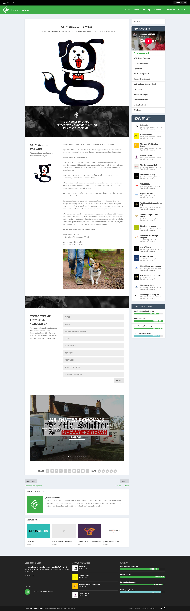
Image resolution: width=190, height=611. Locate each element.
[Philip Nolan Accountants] (136, 267)
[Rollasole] (136, 126)
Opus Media (31, 541)
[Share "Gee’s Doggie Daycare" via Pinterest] (65, 471)
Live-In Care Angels (148, 226)
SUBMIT (119, 380)
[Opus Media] (38, 531)
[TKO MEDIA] (136, 185)
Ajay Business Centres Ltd (144, 311)
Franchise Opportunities (87, 31)
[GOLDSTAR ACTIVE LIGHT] (136, 277)
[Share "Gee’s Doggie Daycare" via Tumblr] (61, 471)
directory (138, 608)
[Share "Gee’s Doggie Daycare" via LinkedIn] (70, 471)
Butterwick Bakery (147, 175)
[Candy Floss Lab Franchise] (89, 531)
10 (85, 456)
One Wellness (145, 247)
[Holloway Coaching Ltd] (136, 296)
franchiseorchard (53, 31)
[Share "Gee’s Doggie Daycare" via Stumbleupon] (78, 471)
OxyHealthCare (146, 194)
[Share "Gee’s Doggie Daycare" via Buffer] (74, 471)
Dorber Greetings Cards (62, 541)
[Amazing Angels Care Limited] (136, 216)
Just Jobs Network (111, 541)
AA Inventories (140, 318)
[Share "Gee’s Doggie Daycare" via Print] (87, 471)
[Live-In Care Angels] (136, 227)
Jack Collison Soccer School (145, 84)
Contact (181, 10)
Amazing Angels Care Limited (149, 216)
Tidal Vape (138, 89)
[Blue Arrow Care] (136, 286)
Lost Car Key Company (143, 326)
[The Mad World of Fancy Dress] (136, 145)
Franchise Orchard (141, 63)
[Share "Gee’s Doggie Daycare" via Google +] (56, 471)
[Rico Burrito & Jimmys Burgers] (136, 237)
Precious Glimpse (141, 94)
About (136, 10)
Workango (138, 110)
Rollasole (144, 125)
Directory (146, 10)
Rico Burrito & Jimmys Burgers (149, 237)
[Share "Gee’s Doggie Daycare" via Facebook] (48, 471)
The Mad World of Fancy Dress (150, 145)
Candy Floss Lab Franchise (89, 541)
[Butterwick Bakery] (136, 176)
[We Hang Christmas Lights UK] (136, 204)
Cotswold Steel (146, 135)
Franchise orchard (141, 53)
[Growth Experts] (136, 258)
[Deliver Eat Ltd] (136, 157)
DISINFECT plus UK (141, 74)
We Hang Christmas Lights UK (151, 204)
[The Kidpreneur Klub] (136, 166)
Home (127, 10)
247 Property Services (142, 333)
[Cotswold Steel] (136, 136)
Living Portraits (140, 105)
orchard (100, 31)
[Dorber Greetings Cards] (64, 531)
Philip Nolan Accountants (150, 266)
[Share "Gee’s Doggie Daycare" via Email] (83, 471)
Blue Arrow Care (147, 285)
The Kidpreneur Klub (148, 165)
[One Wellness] (136, 248)
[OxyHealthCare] (136, 195)
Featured (157, 10)
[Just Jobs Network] (115, 531)
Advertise (171, 10)
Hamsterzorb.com (141, 100)
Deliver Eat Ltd (146, 156)
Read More (77, 437)
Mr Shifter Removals (77, 419)
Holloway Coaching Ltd (149, 295)
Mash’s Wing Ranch (23, 3)
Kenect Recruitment (142, 79)
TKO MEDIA (145, 184)
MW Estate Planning (142, 58)
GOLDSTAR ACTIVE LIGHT (150, 276)
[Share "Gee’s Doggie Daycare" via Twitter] (52, 471)
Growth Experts (146, 257)
